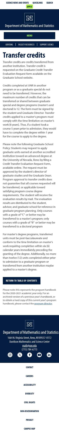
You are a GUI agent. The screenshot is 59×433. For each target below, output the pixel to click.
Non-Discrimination (29, 411)
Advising (9, 44)
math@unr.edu (29, 345)
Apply (29, 6)
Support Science (47, 44)
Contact (29, 367)
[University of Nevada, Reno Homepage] (29, 324)
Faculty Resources (26, 44)
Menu (29, 35)
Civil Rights (29, 402)
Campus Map (29, 428)
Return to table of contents (21, 280)
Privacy (29, 419)
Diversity (29, 393)
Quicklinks (38, 2)
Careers (29, 376)
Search (49, 2)
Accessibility (30, 384)
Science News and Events (17, 2)
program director (43, 304)
